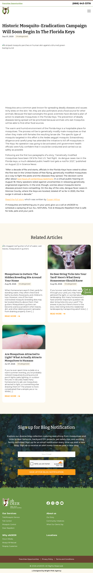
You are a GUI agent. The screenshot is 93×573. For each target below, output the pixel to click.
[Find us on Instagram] (52, 503)
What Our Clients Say (54, 524)
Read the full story (14, 199)
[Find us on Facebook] (48, 503)
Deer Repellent (8, 528)
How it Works (7, 539)
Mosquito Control (9, 524)
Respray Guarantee (9, 546)
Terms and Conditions (65, 559)
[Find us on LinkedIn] (57, 503)
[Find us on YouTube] (62, 503)
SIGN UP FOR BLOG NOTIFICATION (46, 472)
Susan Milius (53, 199)
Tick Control (7, 521)
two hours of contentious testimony (35, 179)
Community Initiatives (55, 521)
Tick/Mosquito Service (11, 517)
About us (51, 513)
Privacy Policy (47, 559)
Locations (51, 535)
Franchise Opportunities (12, 3)
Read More (10, 316)
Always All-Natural (9, 543)
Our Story (50, 517)
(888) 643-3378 (81, 3)
